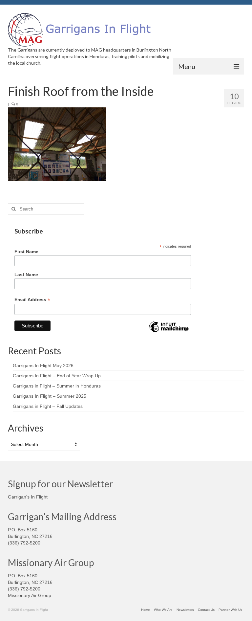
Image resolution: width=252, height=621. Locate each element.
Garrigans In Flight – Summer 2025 (49, 396)
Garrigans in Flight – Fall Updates (48, 406)
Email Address (32, 300)
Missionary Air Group (29, 595)
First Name (26, 251)
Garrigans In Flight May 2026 (43, 365)
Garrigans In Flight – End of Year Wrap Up (57, 375)
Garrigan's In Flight (28, 496)
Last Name (26, 274)
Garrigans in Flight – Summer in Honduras (57, 385)
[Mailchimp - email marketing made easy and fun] (169, 331)
